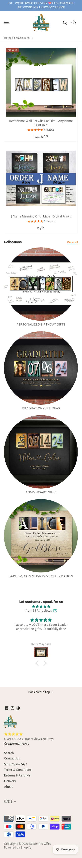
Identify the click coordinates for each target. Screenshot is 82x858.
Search (9, 753)
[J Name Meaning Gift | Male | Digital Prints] (41, 178)
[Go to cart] (73, 22)
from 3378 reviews (38, 611)
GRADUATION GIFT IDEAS (41, 408)
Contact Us (12, 758)
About (8, 787)
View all (72, 242)
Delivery (10, 781)
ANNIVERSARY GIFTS (41, 492)
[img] (41, 606)
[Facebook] (6, 708)
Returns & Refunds (17, 776)
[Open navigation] (6, 22)
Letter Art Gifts (40, 844)
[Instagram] (12, 708)
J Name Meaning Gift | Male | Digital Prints (41, 216)
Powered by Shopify (17, 847)
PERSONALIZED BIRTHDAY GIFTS (41, 325)
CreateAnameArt (16, 744)
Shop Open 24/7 (15, 764)
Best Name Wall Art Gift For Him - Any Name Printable (41, 123)
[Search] (65, 22)
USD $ (8, 801)
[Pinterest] (18, 708)
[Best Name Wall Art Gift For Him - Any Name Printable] (41, 82)
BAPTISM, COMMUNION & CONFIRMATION (41, 576)
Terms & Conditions (17, 770)
